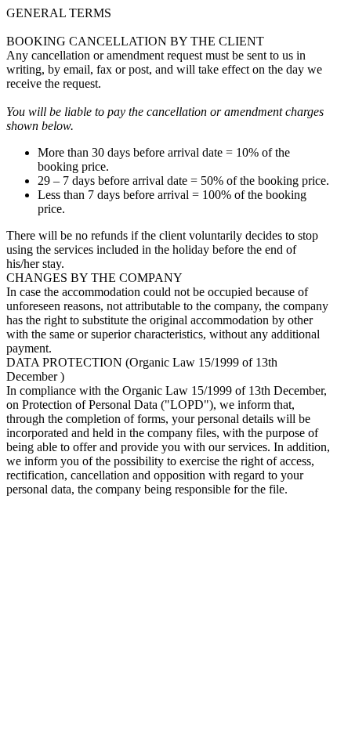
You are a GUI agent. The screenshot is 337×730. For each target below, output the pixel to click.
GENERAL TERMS (58, 13)
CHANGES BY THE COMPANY (94, 277)
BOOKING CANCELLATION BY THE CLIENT (135, 41)
